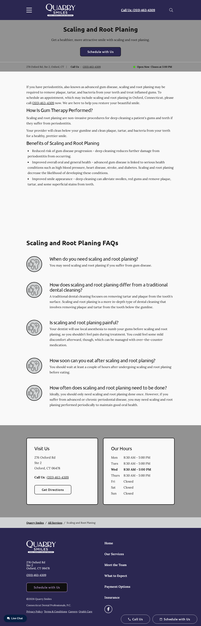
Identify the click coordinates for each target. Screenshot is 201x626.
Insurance (112, 597)
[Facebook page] (108, 609)
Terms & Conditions (55, 611)
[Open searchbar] (171, 10)
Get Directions (53, 490)
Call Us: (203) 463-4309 (138, 10)
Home (108, 543)
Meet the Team (115, 565)
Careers (72, 611)
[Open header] (29, 10)
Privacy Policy (34, 611)
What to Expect (115, 576)
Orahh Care (85, 611)
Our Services (114, 554)
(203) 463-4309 (92, 66)
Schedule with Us (100, 52)
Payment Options (117, 587)
